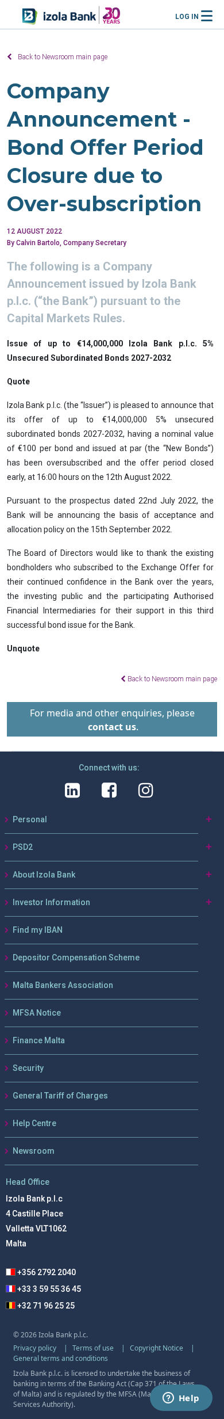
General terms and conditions (60, 1358)
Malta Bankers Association (63, 985)
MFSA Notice (37, 1012)
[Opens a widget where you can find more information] (181, 1398)
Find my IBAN (38, 929)
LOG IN (187, 17)
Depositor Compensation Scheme (76, 957)
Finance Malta (39, 1040)
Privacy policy (35, 1348)
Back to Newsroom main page (62, 57)
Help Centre (34, 1123)
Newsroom (34, 1150)
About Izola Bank (44, 874)
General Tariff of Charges (60, 1095)
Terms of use (93, 1348)
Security (28, 1068)
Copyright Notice (157, 1348)
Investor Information (51, 902)
